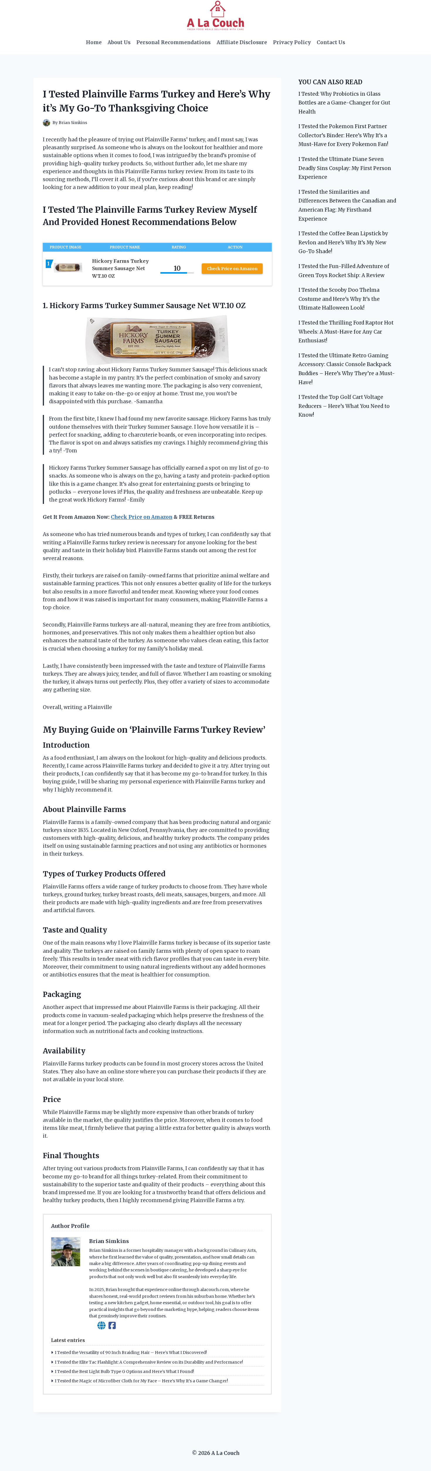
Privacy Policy (292, 42)
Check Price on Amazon (232, 268)
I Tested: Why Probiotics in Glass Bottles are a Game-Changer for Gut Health (344, 103)
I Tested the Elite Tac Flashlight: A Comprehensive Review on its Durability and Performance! (149, 1362)
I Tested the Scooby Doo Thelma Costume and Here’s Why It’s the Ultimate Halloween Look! (339, 299)
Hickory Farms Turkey (91, 305)
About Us (119, 42)
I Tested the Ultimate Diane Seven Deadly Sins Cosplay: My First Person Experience (344, 168)
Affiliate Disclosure (242, 42)
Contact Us (331, 42)
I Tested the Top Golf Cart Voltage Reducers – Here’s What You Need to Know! (344, 406)
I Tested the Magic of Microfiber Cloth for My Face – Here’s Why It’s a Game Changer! (141, 1381)
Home (94, 42)
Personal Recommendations (173, 42)
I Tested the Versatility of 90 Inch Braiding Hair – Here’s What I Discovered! (131, 1352)
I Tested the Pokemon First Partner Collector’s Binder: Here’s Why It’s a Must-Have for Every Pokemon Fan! (343, 135)
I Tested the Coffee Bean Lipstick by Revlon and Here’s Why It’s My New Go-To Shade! (343, 242)
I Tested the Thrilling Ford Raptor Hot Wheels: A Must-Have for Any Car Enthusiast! (345, 332)
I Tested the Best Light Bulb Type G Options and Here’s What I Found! (124, 1371)
